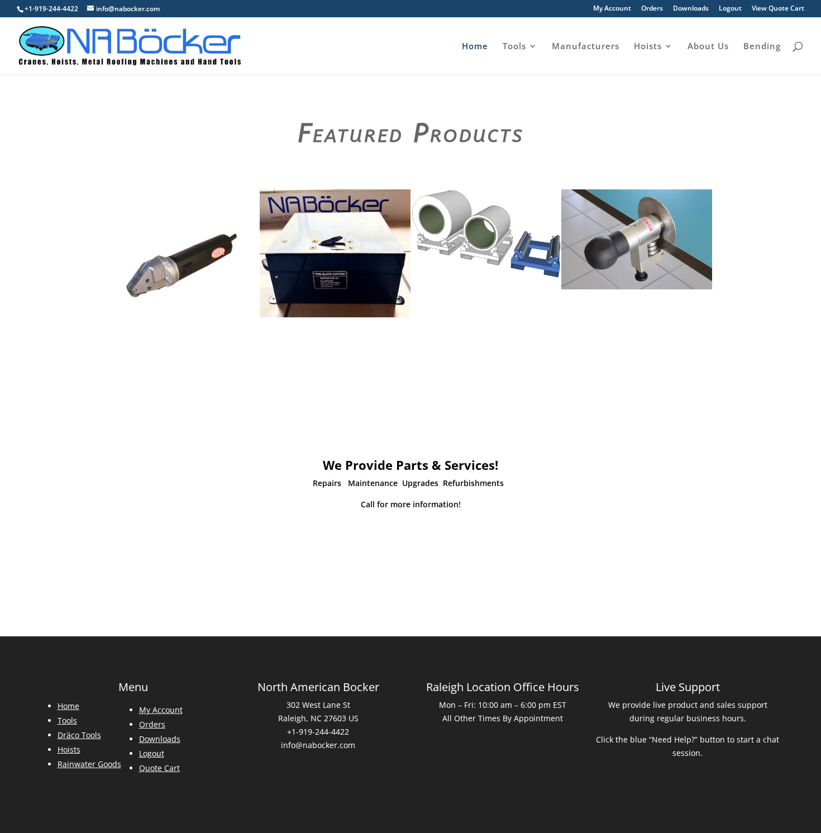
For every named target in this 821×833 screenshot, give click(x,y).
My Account (612, 9)
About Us (708, 46)
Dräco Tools (79, 735)
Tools (514, 46)
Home (475, 46)
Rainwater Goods (89, 764)
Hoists (648, 46)
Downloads (691, 9)
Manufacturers (585, 46)
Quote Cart (159, 768)
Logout (730, 9)
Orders (652, 9)
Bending (762, 46)
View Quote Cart (778, 9)
